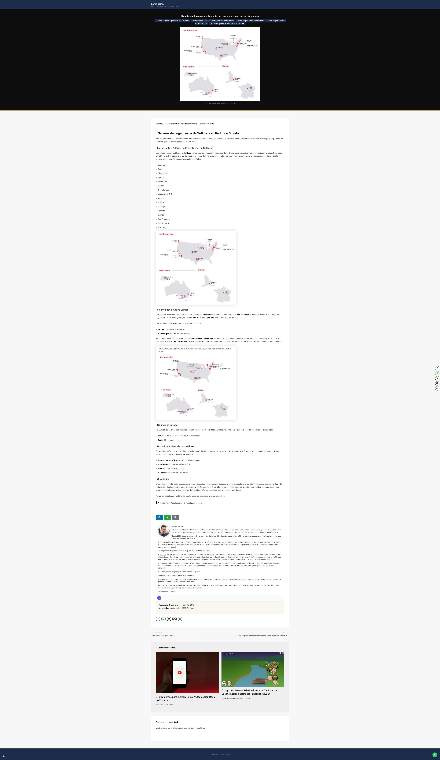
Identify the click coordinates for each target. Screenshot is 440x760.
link (222, 496)
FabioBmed (157, 4)
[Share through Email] (180, 619)
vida (209, 138)
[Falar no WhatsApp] (434, 754)
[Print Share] (174, 619)
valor (239, 338)
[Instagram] (159, 598)
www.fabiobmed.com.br (167, 592)
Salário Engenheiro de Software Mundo (227, 24)
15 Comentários (226, 698)
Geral (233, 104)
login (176, 728)
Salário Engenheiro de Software (250, 20)
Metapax (203, 530)
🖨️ (159, 517)
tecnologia (197, 490)
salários (271, 314)
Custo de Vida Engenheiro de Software (172, 20)
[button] (437, 393)
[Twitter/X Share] (169, 619)
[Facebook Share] (158, 619)
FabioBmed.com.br (271, 532)
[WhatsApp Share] (163, 619)
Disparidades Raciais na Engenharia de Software (213, 20)
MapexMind (276, 530)
